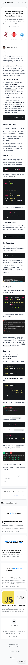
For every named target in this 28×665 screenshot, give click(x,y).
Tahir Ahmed (9, 2)
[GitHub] (11, 636)
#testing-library (18, 476)
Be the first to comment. (18, 496)
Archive (9, 647)
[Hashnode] (18, 636)
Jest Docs (13, 176)
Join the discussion (19, 491)
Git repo (19, 465)
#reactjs (10, 476)
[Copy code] (23, 116)
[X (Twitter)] (14, 47)
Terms (18, 647)
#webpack (6, 479)
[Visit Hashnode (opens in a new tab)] (14, 657)
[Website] (16, 636)
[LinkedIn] (16, 47)
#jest (5, 476)
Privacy (14, 647)
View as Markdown (15, 26)
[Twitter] (9, 636)
